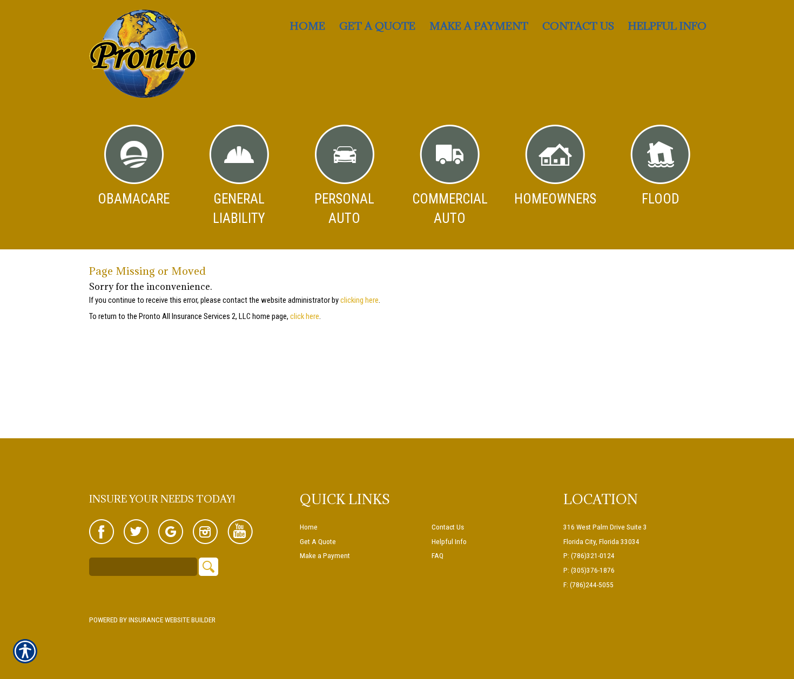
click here (304, 316)
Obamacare (134, 199)
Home (309, 527)
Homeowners (555, 199)
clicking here (359, 300)
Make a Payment (325, 556)
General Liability (239, 208)
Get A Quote (318, 542)
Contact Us (448, 527)
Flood (660, 199)
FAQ (437, 556)
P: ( (568, 556)
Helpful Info (449, 542)
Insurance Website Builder (172, 620)
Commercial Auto (450, 208)
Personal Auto (344, 208)
